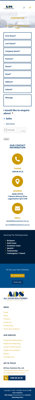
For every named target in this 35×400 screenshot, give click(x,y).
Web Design (8, 395)
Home (6, 312)
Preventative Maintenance (13, 340)
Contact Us (8, 322)
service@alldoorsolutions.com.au (17, 225)
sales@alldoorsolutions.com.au (17, 221)
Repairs (6, 353)
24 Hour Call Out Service (12, 347)
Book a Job (17, 282)
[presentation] (15, 130)
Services (10, 123)
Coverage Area (9, 357)
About (6, 316)
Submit (6, 139)
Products (7, 319)
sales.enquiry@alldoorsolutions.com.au (16, 370)
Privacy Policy (8, 326)
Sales (9, 118)
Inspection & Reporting (12, 343)
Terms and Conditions (12, 329)
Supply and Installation (12, 350)
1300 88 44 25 (17, 171)
